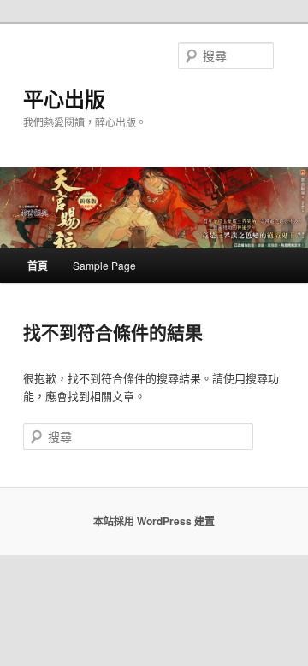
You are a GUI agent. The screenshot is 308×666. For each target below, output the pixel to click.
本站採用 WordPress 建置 (154, 521)
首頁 (37, 265)
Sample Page (104, 265)
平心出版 (64, 98)
